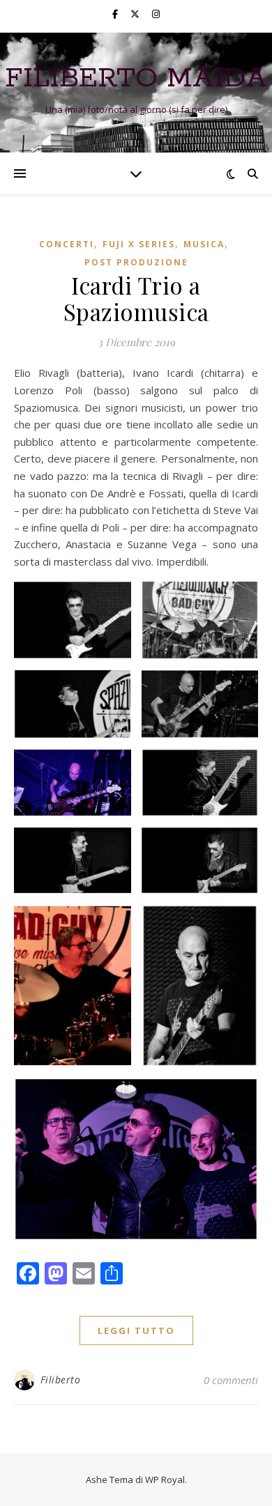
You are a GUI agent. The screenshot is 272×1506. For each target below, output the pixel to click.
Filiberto (60, 1379)
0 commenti (231, 1380)
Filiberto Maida (136, 78)
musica (204, 244)
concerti (66, 244)
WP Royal (165, 1479)
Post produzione (136, 262)
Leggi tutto (136, 1330)
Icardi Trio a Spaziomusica (136, 298)
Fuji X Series (139, 244)
